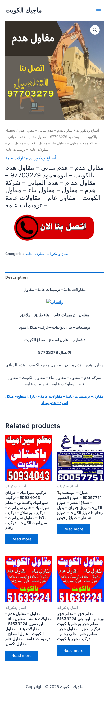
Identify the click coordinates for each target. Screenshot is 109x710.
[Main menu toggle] (98, 10)
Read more (22, 539)
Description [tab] (16, 277)
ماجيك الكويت (23, 10)
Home (10, 130)
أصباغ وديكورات (87, 130)
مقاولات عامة (16, 158)
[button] (95, 30)
